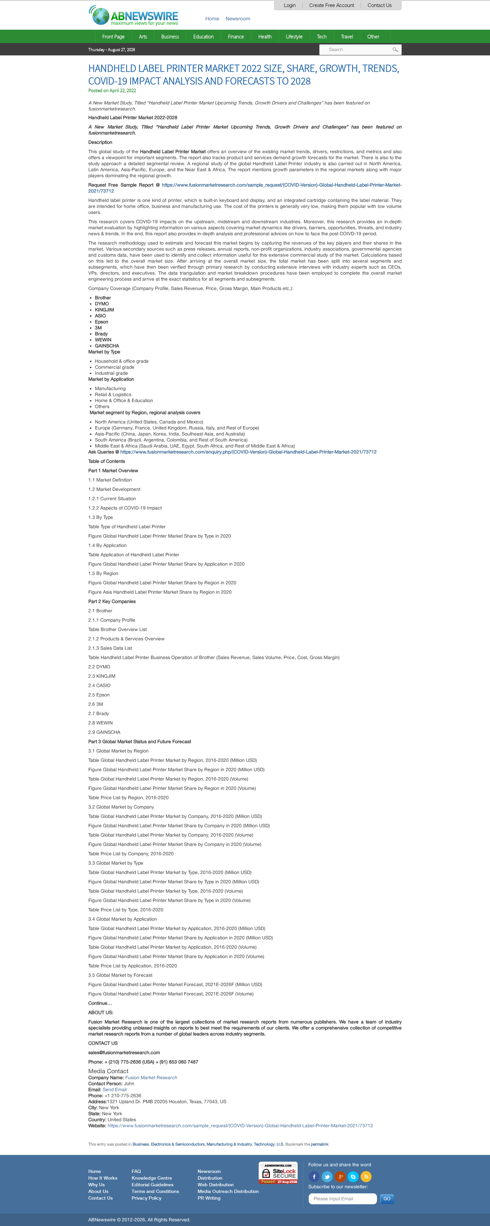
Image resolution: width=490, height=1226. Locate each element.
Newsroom (238, 18)
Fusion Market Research (151, 1077)
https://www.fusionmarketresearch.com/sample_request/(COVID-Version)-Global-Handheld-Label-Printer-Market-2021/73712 (240, 1125)
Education (203, 36)
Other (373, 36)
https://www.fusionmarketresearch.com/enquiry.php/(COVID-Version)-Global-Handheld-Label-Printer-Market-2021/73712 (248, 451)
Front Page (113, 36)
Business (170, 36)
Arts (143, 36)
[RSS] (366, 1177)
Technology (264, 1144)
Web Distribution (216, 1185)
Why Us (96, 1185)
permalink (319, 1144)
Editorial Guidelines (152, 1185)
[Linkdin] (340, 1177)
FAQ (136, 1171)
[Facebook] (314, 1177)
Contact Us (380, 5)
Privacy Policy (146, 1198)
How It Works (102, 1178)
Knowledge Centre (152, 1178)
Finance (236, 36)
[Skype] (353, 1177)
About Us (98, 1191)
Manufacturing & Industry (229, 1144)
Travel (347, 36)
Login (290, 5)
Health (265, 36)
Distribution (210, 1178)
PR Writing (209, 1198)
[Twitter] (327, 1177)
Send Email (115, 1089)
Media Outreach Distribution (228, 1191)
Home (212, 18)
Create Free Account (331, 5)
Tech (322, 36)
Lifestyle (294, 36)
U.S (280, 1144)
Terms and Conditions (155, 1191)
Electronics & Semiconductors (178, 1144)
